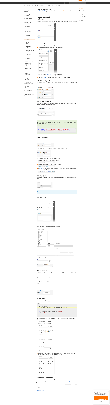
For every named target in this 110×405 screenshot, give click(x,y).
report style (41, 168)
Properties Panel (58, 5)
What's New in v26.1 (42, 10)
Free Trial (80, 0)
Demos (77, 0)
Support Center (65, 0)
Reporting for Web (30, 5)
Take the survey (66, 11)
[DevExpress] (26, 0)
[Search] (85, 3)
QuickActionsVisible (41, 301)
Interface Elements (50, 5)
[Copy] (75, 128)
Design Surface (48, 74)
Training (74, 0)
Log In (84, 0)
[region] (101, 397)
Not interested (73, 11)
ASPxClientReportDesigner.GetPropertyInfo (65, 381)
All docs (61, 2)
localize (44, 117)
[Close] (108, 391)
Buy (61, 0)
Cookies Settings (101, 401)
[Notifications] (85, 0)
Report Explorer (47, 76)
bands (42, 323)
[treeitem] (27, 10)
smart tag (45, 77)
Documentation (69, 0)
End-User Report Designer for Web (40, 5)
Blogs (72, 0)
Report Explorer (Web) (40, 389)
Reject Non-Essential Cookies (101, 399)
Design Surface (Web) (40, 390)
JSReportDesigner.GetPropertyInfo (52, 382)
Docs (24, 5)
